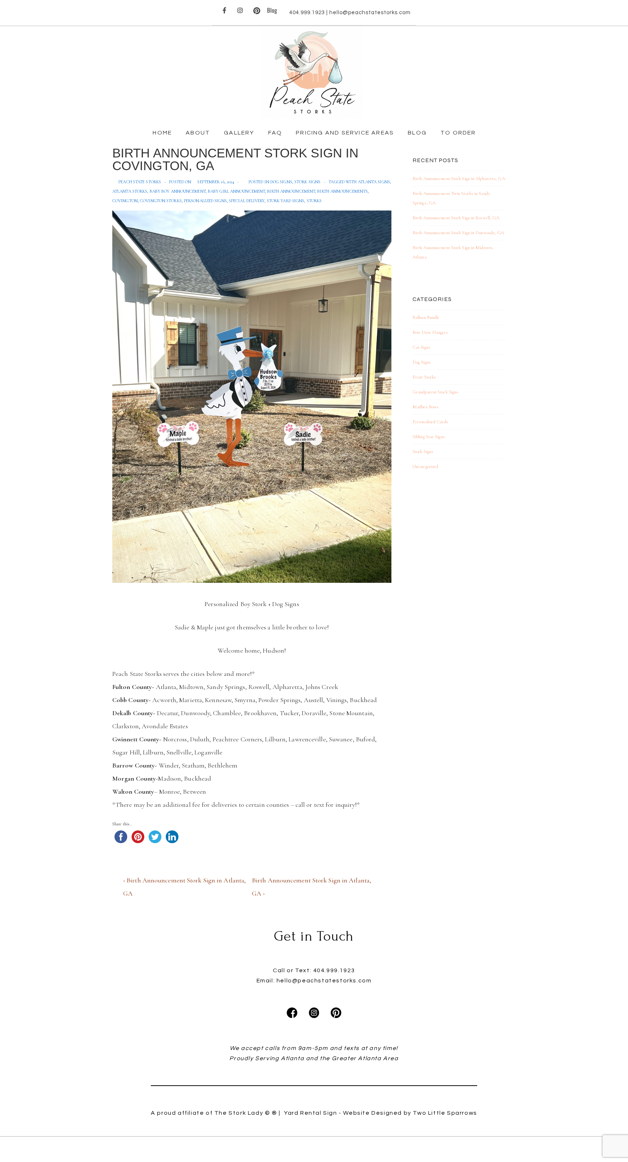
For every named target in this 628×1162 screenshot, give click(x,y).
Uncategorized (425, 466)
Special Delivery (247, 200)
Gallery (239, 133)
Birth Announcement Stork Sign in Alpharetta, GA (458, 178)
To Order (458, 133)
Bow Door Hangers (430, 332)
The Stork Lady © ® (245, 1113)
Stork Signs (307, 181)
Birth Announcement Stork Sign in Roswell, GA (455, 218)
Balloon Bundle (425, 317)
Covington (125, 200)
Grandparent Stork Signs (435, 392)
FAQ (275, 133)
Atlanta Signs (374, 181)
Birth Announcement (291, 191)
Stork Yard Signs (286, 200)
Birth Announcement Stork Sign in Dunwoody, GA (458, 233)
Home (162, 133)
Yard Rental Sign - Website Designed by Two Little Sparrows (380, 1113)
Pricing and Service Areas (345, 133)
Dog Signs (281, 181)
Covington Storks (161, 200)
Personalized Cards (430, 422)
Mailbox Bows (425, 407)
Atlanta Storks (129, 191)
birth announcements (342, 191)
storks (314, 200)
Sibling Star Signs (428, 437)
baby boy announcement (178, 191)
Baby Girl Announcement (236, 191)
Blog (417, 133)
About (198, 133)
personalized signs (205, 200)
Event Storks (424, 377)
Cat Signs (421, 347)
